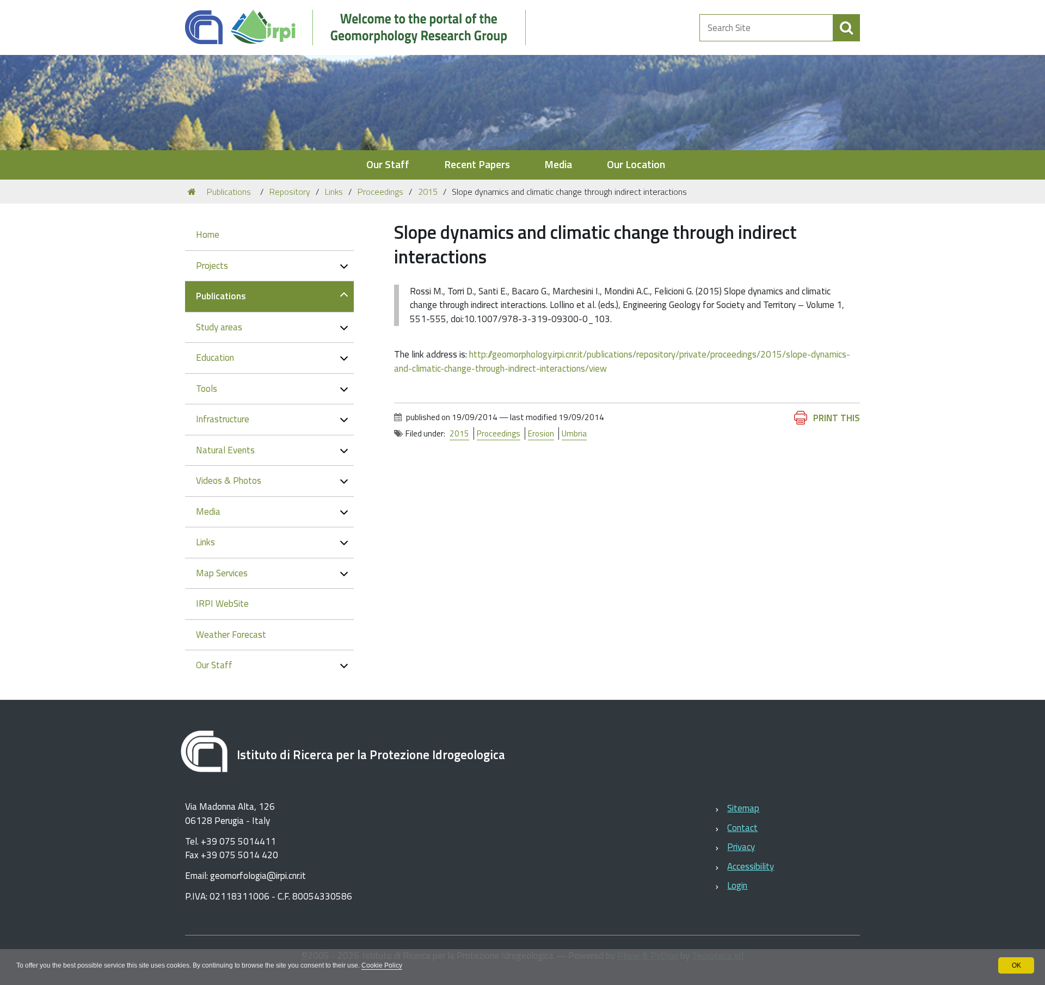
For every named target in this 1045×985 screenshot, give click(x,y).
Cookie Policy (381, 965)
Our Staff (387, 165)
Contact (742, 828)
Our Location (636, 165)
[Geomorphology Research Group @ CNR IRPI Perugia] (361, 27)
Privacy (741, 847)
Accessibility (750, 866)
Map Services (222, 573)
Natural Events (225, 450)
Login (737, 885)
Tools (206, 388)
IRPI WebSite (222, 603)
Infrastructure (222, 419)
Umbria (574, 433)
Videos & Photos (228, 480)
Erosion (541, 433)
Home (207, 234)
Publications (229, 191)
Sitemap (743, 808)
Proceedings (380, 191)
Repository (289, 191)
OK (1016, 965)
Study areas (219, 327)
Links (334, 191)
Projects (212, 265)
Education (215, 357)
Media (558, 165)
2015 (428, 191)
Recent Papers (477, 165)
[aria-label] (846, 27)
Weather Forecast (231, 634)
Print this (836, 418)
